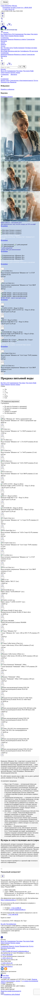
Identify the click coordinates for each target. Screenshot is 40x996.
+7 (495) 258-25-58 (6, 963)
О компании (5, 37)
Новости (3, 44)
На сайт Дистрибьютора (8, 924)
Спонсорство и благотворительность (21, 80)
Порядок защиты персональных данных (19, 980)
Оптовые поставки (31, 48)
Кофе (2, 36)
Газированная (19, 34)
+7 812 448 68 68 (12, 914)
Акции (3, 42)
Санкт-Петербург (6, 5)
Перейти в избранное (7, 89)
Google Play (6, 977)
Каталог (5, 32)
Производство (5, 49)
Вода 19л (11, 34)
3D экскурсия (33, 51)
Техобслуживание (19, 48)
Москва (14, 5)
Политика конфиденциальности (11, 991)
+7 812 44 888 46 (16, 908)
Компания (4, 39)
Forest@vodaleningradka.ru (17, 909)
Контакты (4, 41)
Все (2, 48)
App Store (5, 975)
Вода (2, 51)
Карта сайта (11, 948)
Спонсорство (30, 39)
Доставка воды (8, 48)
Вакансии (11, 39)
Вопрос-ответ (5, 80)
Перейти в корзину (7, 96)
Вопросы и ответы (20, 39)
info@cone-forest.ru (7, 966)
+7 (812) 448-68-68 (6, 954)
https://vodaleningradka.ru (8, 900)
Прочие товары (19, 36)
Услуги (3, 46)
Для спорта (34, 34)
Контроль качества (14, 51)
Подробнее (4, 226)
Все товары (4, 34)
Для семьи (27, 34)
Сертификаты (24, 51)
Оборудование (9, 36)
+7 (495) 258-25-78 (8, 9)
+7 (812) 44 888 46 (7, 951)
